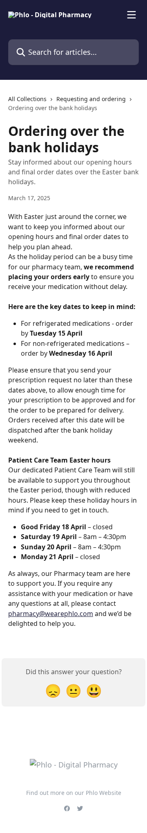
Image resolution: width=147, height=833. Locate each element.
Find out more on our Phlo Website (73, 793)
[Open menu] (131, 15)
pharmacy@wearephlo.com (50, 613)
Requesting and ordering (91, 99)
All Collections (27, 99)
